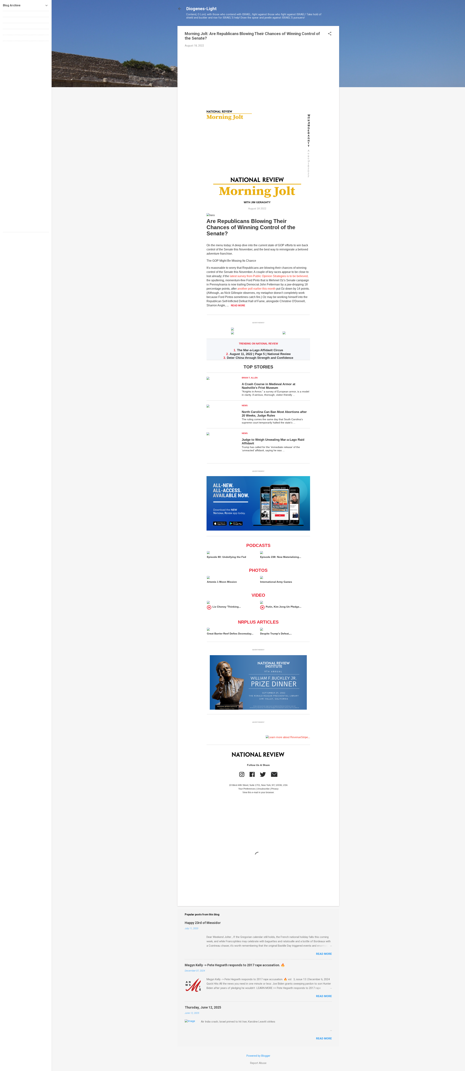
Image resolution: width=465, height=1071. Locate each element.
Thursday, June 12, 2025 (203, 1007)
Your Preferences (246, 789)
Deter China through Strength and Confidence (260, 358)
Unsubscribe (263, 789)
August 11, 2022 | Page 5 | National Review (260, 354)
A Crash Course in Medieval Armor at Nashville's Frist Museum (268, 386)
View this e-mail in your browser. (258, 792)
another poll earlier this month (256, 288)
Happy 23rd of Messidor (203, 923)
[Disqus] (26, 89)
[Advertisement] (258, 77)
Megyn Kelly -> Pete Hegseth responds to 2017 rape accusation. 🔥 (235, 965)
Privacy (274, 789)
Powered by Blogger (258, 1055)
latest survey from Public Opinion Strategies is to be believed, (269, 276)
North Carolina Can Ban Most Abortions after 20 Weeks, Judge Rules (274, 413)
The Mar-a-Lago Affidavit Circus (260, 350)
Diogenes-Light (201, 8)
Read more (324, 954)
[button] (329, 33)
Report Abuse (258, 1063)
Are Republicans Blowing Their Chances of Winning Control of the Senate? (251, 227)
